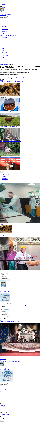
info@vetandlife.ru (2, 7)
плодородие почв (17, 77)
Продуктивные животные (5, 28)
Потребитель (3, 54)
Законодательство (4, 26)
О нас (2, 2)
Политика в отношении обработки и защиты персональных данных (11, 415)
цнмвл (25, 77)
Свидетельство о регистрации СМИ (6, 414)
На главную (2, 172)
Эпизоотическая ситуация (5, 49)
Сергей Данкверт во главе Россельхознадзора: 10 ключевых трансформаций (10, 141)
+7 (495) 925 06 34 (2, 404)
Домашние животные (5, 29)
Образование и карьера (5, 55)
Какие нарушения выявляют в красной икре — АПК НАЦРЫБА (9, 111)
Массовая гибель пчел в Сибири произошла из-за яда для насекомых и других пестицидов (12, 81)
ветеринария (4, 77)
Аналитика (3, 32)
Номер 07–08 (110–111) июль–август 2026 (5, 14)
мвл (13, 77)
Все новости (3, 181)
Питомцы (1, 224)
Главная (3, 58)
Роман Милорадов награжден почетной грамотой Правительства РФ (9, 170)
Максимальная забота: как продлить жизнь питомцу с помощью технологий (10, 321)
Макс (21, 75)
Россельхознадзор (4, 3)
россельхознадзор (22, 77)
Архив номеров (4, 4)
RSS (2, 413)
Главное (3, 48)
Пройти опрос (20, 78)
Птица (3, 51)
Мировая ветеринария (5, 31)
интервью (1, 182)
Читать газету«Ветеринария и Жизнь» (3, 13)
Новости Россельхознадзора (4, 64)
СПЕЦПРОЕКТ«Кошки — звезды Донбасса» (4, 236)
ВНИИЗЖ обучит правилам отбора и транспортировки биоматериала (9, 80)
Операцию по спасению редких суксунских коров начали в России (9, 126)
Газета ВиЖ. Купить (3, 15)
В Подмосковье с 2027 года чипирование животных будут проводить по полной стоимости (12, 307)
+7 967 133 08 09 (2, 40)
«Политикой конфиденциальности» (30, 305)
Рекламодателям (4, 5)
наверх (1, 390)
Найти (10, 1)
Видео (3, 33)
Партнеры (3, 38)
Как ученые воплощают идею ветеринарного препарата (7, 360)
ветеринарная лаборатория (9, 77)
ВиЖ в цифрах (4, 56)
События (3, 57)
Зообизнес (3, 53)
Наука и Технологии (4, 30)
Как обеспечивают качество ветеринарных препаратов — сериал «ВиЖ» (10, 320)
